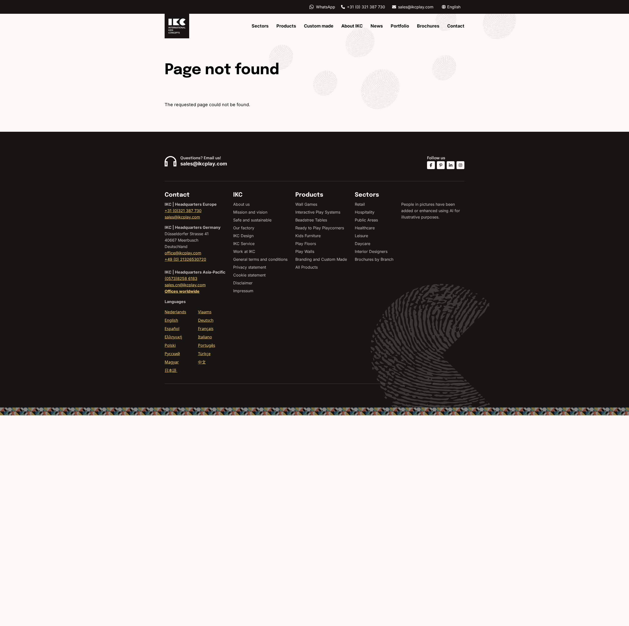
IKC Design (243, 235)
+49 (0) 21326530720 (185, 259)
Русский (172, 353)
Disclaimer (243, 282)
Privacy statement (249, 267)
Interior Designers (371, 251)
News (377, 26)
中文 (202, 362)
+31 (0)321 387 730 (183, 210)
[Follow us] (431, 165)
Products (286, 26)
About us (241, 204)
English (171, 320)
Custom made (318, 26)
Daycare (362, 243)
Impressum (243, 290)
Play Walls (304, 251)
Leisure (361, 235)
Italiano (205, 337)
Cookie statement (249, 275)
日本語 (171, 370)
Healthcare (365, 227)
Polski (170, 345)
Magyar (172, 362)
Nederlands (175, 312)
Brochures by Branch (374, 259)
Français (206, 328)
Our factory (243, 227)
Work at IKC (244, 251)
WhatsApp (325, 6)
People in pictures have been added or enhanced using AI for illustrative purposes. (430, 210)
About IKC (352, 26)
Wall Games (306, 204)
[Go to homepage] (177, 26)
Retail (360, 204)
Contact (455, 26)
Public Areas (366, 220)
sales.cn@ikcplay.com (185, 284)
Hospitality (364, 212)
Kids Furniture (308, 235)
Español (172, 328)
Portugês (206, 345)
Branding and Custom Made (321, 259)
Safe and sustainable (252, 220)
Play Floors (305, 243)
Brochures (428, 26)
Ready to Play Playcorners (319, 227)
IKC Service (244, 243)
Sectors (260, 26)
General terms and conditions (260, 259)
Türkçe (204, 353)
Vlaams (205, 312)
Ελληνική (173, 337)
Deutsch (206, 320)
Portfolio (400, 26)
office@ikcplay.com (183, 252)
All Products (306, 267)
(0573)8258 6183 (181, 278)
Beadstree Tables (311, 220)
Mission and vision (250, 212)
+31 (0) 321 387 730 (366, 6)
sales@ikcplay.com (415, 6)
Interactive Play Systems (317, 212)
